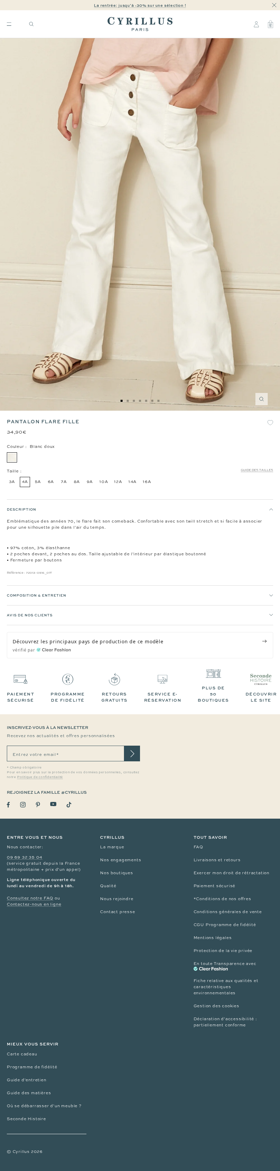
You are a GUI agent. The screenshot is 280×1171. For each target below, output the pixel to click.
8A (77, 481)
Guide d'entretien (26, 1080)
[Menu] (9, 24)
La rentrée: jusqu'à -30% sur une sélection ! (140, 5)
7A (64, 481)
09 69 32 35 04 (24, 857)
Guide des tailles (257, 470)
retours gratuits (114, 697)
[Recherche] (31, 24)
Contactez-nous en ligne (34, 904)
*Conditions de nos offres (222, 899)
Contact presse (117, 911)
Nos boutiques (116, 873)
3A (12, 481)
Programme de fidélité (32, 1067)
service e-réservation (163, 697)
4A (25, 481)
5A (38, 481)
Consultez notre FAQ (30, 898)
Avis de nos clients (30, 615)
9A (90, 481)
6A (51, 481)
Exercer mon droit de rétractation (231, 873)
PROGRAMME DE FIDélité (68, 697)
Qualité (108, 886)
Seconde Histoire (26, 1119)
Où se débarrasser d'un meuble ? (44, 1106)
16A (147, 481)
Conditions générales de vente (228, 911)
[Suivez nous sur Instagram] (23, 804)
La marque (112, 847)
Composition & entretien (36, 595)
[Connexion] (256, 24)
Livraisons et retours (217, 860)
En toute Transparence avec (225, 963)
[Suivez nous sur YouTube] (53, 804)
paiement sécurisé (20, 697)
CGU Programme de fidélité (225, 924)
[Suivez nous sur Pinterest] (38, 804)
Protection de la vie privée (223, 950)
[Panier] (270, 24)
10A (103, 481)
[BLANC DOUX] (12, 457)
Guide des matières (29, 1093)
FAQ (198, 847)
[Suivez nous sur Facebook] (8, 805)
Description (21, 509)
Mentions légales (213, 937)
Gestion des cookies (216, 1006)
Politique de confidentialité (40, 777)
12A (118, 481)
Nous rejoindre (116, 899)
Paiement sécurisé (215, 886)
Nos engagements (120, 860)
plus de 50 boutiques (213, 694)
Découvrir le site (261, 697)
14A (132, 481)
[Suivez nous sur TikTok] (69, 804)
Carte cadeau (22, 1054)
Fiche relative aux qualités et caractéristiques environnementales (226, 987)
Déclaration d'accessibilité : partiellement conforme (225, 1022)
